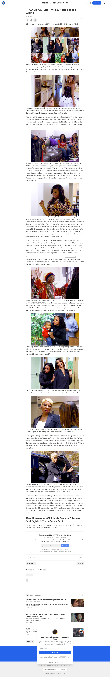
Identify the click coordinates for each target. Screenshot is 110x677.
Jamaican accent (70, 257)
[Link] (23, 519)
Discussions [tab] (38, 595)
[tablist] (33, 575)
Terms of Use (63, 656)
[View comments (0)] (31, 20)
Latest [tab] (31, 595)
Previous (31, 563)
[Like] (27, 20)
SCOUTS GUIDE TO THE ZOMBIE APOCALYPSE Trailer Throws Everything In (45, 615)
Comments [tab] (29, 575)
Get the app (63, 669)
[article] (55, 604)
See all (29, 641)
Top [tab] (28, 595)
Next (79, 563)
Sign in (105, 3)
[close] (70, 630)
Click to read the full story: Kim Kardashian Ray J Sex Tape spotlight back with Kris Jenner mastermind (47, 604)
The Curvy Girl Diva (50, 528)
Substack (47, 673)
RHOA (52, 349)
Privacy (56, 665)
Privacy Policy (67, 657)
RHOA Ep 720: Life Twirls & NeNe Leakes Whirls (61, 24)
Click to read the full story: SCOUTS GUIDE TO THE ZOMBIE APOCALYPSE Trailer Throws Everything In (46, 619)
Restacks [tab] (36, 575)
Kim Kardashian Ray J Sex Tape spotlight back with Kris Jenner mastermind (46, 601)
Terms (60, 665)
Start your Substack (50, 669)
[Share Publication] (90, 3)
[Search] (86, 3)
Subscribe (97, 3)
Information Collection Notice (54, 657)
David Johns (59, 250)
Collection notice (67, 665)
